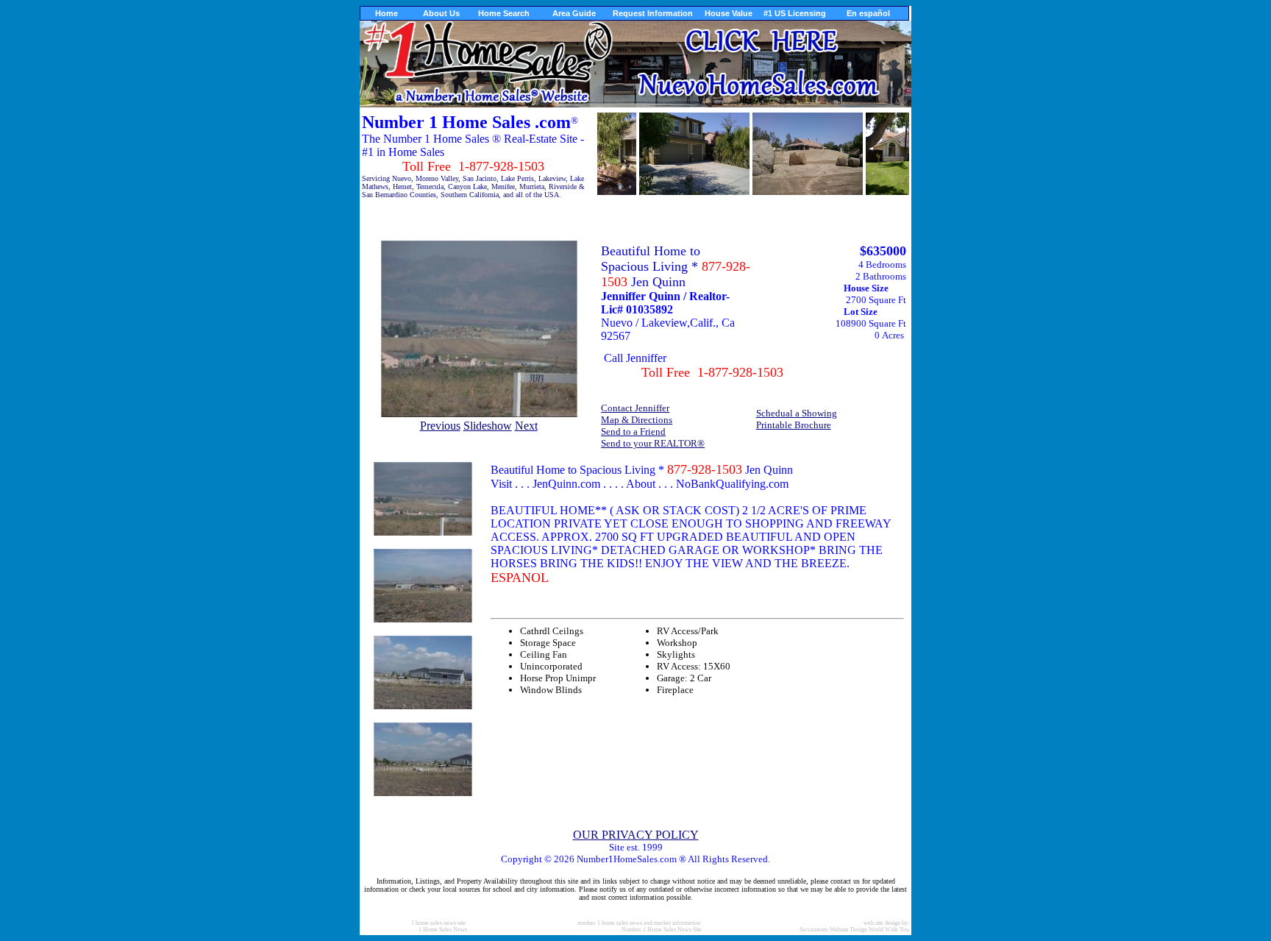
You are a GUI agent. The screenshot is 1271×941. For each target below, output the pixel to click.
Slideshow (487, 425)
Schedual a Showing (796, 413)
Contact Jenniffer (635, 407)
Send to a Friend (633, 431)
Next (526, 425)
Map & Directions (636, 419)
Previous (440, 425)
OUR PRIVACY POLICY (636, 834)
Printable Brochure (793, 424)
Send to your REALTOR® (653, 443)
